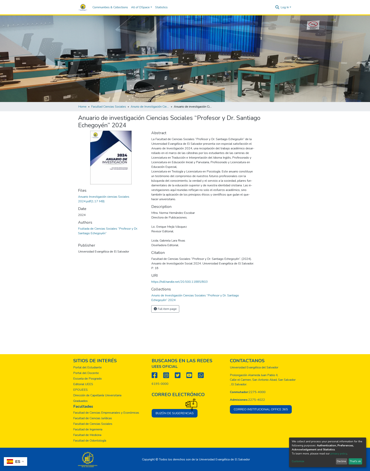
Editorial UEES (83, 384)
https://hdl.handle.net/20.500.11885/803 (179, 282)
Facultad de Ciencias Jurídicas (92, 418)
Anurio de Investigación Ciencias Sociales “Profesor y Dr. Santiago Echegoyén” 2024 (150, 107)
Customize (298, 461)
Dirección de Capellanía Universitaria (97, 395)
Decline (341, 461)
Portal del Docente (86, 373)
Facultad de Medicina (87, 435)
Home (82, 107)
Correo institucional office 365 (261, 409)
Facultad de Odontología (89, 440)
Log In (285, 7)
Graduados (80, 401)
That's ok (355, 461)
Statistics (161, 7)
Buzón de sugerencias (175, 413)
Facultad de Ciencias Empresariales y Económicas (106, 413)
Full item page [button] (167, 309)
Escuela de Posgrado (87, 378)
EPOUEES (80, 390)
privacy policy (338, 453)
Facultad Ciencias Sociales (108, 107)
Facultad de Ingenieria (87, 429)
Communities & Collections (110, 7)
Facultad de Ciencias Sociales (92, 424)
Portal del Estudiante (87, 367)
